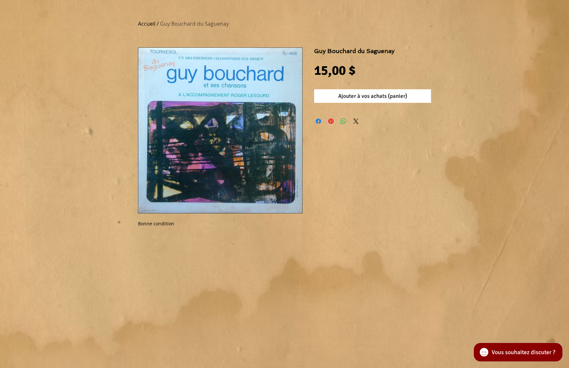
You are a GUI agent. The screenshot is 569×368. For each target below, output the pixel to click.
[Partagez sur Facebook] (318, 121)
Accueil (146, 23)
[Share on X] (356, 121)
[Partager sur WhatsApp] (343, 121)
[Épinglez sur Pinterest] (331, 121)
